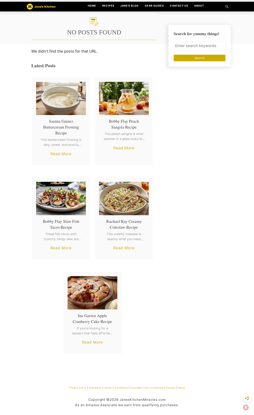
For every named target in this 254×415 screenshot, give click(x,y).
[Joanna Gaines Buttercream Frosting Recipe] (61, 98)
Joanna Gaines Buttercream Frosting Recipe (61, 127)
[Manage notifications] (246, 407)
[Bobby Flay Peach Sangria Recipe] (124, 98)
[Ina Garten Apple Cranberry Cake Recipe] (92, 292)
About (181, 387)
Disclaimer (95, 387)
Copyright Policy (140, 387)
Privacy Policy (77, 387)
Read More (61, 154)
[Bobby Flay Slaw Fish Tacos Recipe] (61, 198)
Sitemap (158, 387)
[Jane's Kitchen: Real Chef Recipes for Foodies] (47, 6)
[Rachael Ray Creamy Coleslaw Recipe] (124, 198)
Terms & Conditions (116, 387)
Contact (171, 387)
